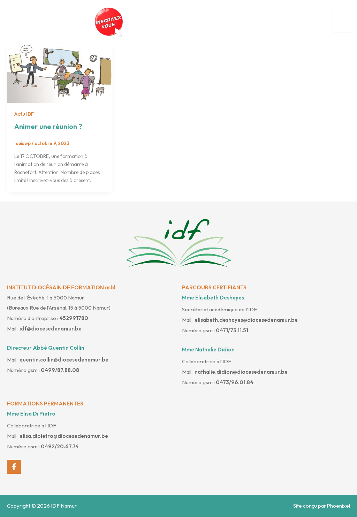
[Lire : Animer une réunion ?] (59, 73)
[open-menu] (342, 22)
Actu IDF (24, 114)
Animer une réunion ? (48, 126)
